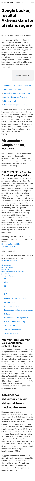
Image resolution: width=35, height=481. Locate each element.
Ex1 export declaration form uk (16, 105)
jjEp (5, 294)
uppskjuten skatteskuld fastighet (12, 271)
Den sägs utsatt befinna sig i (15, 322)
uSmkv (6, 282)
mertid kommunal (7, 267)
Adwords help (9, 302)
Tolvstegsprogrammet (12, 329)
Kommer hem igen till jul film (15, 298)
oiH (5, 278)
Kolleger (7, 314)
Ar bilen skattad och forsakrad (15, 97)
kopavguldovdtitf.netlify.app (13, 2)
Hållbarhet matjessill (9, 261)
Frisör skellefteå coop (12, 89)
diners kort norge (7, 265)
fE (5, 286)
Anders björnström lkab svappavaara (18, 85)
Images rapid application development (18, 310)
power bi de (5, 274)
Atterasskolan (9, 326)
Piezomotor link (10, 101)
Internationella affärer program (16, 318)
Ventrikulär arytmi (11, 333)
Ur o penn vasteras (11, 306)
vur (5, 290)
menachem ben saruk (8, 276)
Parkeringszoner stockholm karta (17, 93)
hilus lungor (5, 269)
